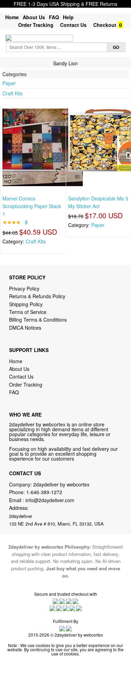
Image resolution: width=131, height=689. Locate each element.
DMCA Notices (25, 327)
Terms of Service (27, 311)
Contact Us (73, 24)
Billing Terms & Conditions (38, 319)
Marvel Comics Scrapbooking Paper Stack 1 (31, 206)
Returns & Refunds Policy (37, 296)
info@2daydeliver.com (50, 500)
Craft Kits (12, 93)
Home (12, 17)
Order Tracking (35, 24)
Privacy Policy (24, 288)
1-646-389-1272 (44, 492)
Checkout (104, 24)
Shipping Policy (26, 304)
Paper (9, 83)
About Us (34, 17)
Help (68, 17)
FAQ (54, 17)
